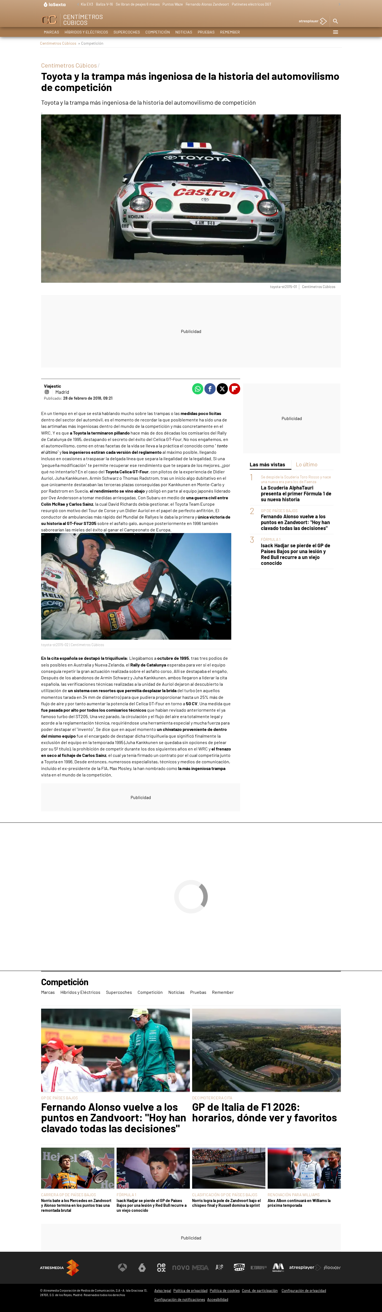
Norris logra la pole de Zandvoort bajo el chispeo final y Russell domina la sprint (226, 1203)
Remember (230, 32)
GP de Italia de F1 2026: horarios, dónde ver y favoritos (264, 1112)
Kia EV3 (87, 4)
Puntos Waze (172, 4)
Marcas (51, 32)
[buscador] (335, 21)
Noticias (183, 32)
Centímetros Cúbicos (58, 43)
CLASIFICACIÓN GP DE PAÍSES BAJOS (224, 1194)
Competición (157, 32)
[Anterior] (76, 4)
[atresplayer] (311, 21)
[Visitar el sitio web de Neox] (161, 1267)
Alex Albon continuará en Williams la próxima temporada (299, 1203)
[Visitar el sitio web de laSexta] (142, 1267)
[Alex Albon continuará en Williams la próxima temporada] (304, 1169)
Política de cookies (225, 1290)
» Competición (90, 43)
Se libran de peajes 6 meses (138, 4)
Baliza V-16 (104, 4)
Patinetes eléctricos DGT (251, 4)
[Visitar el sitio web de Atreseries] (219, 1267)
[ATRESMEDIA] (59, 1267)
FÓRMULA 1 (270, 539)
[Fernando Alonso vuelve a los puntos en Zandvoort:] (115, 1051)
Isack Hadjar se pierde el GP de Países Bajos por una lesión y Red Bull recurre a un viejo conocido (295, 554)
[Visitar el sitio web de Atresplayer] (305, 1267)
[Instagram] (46, 392)
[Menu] (335, 32)
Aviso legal (162, 1290)
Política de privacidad (190, 1290)
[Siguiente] (338, 4)
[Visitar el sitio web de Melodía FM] (278, 1267)
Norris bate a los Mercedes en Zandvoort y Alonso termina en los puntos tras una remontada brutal (76, 1205)
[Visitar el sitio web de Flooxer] (332, 1267)
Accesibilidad (217, 1299)
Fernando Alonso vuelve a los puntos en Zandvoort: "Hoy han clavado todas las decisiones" (295, 522)
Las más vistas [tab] (267, 464)
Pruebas (206, 32)
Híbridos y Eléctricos (86, 32)
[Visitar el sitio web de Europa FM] (258, 1267)
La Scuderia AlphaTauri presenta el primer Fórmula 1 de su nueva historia (296, 493)
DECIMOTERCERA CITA (212, 1097)
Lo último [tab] (306, 464)
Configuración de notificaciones (179, 1299)
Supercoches (127, 32)
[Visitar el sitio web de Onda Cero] (239, 1267)
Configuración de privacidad (304, 1290)
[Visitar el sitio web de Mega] (200, 1267)
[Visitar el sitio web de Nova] (181, 1267)
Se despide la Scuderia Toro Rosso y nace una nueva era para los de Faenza (296, 479)
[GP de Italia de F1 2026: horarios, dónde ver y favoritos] (266, 1051)
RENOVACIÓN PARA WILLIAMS (294, 1194)
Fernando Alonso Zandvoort (207, 4)
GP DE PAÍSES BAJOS (279, 510)
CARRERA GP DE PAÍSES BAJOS (68, 1194)
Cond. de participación (260, 1290)
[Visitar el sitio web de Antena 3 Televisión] (122, 1267)
